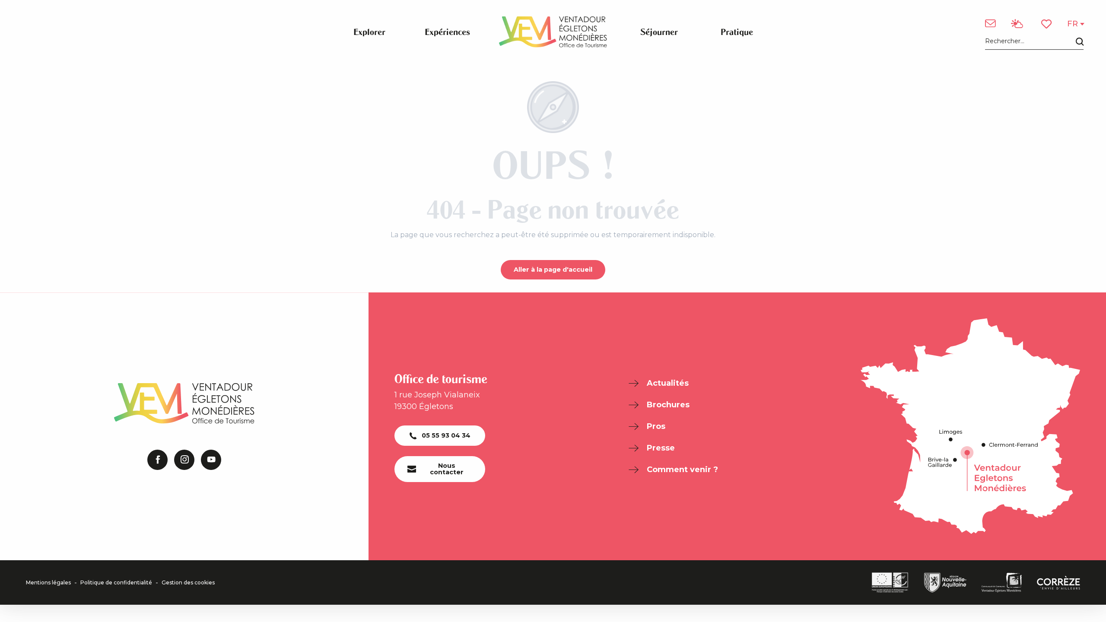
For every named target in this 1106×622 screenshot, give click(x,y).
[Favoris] (1047, 24)
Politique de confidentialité (116, 582)
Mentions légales (48, 582)
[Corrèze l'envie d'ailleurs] (1058, 583)
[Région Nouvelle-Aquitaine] (945, 583)
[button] (1034, 42)
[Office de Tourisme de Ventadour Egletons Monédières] (553, 32)
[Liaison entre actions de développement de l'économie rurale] (890, 582)
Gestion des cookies (188, 582)
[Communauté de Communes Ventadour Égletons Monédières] (1002, 583)
